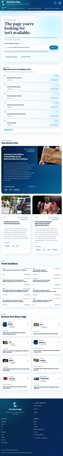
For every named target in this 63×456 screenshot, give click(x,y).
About (35, 421)
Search (53, 47)
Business (42, 342)
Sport (11, 360)
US (10, 342)
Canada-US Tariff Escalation (34, 8)
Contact (36, 427)
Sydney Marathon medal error (16, 8)
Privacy (36, 432)
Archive (36, 412)
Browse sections (25, 57)
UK (41, 324)
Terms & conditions (39, 434)
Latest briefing (37, 405)
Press (35, 424)
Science (12, 378)
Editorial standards (39, 429)
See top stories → (8, 130)
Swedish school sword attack (51, 8)
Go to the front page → (12, 57)
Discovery (3, 421)
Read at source (27, 274)
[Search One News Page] (55, 3)
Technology (44, 378)
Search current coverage (11, 43)
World (10, 324)
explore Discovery (46, 38)
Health (42, 360)
